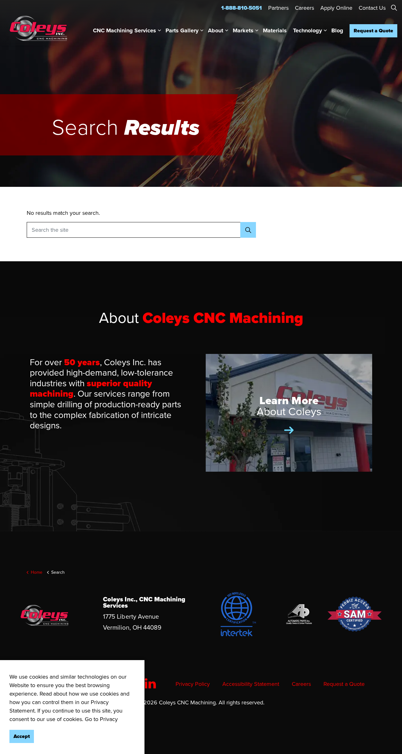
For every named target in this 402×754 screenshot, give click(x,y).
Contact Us (372, 8)
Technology (307, 30)
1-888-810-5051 (241, 8)
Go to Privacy (101, 719)
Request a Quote (373, 30)
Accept (22, 736)
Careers (304, 8)
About (215, 30)
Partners (278, 8)
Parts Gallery (182, 30)
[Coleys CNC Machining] (38, 28)
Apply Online (336, 8)
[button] (248, 230)
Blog (337, 30)
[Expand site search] (393, 8)
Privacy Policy (193, 684)
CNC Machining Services (124, 30)
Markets (243, 30)
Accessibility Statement (250, 684)
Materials (275, 30)
